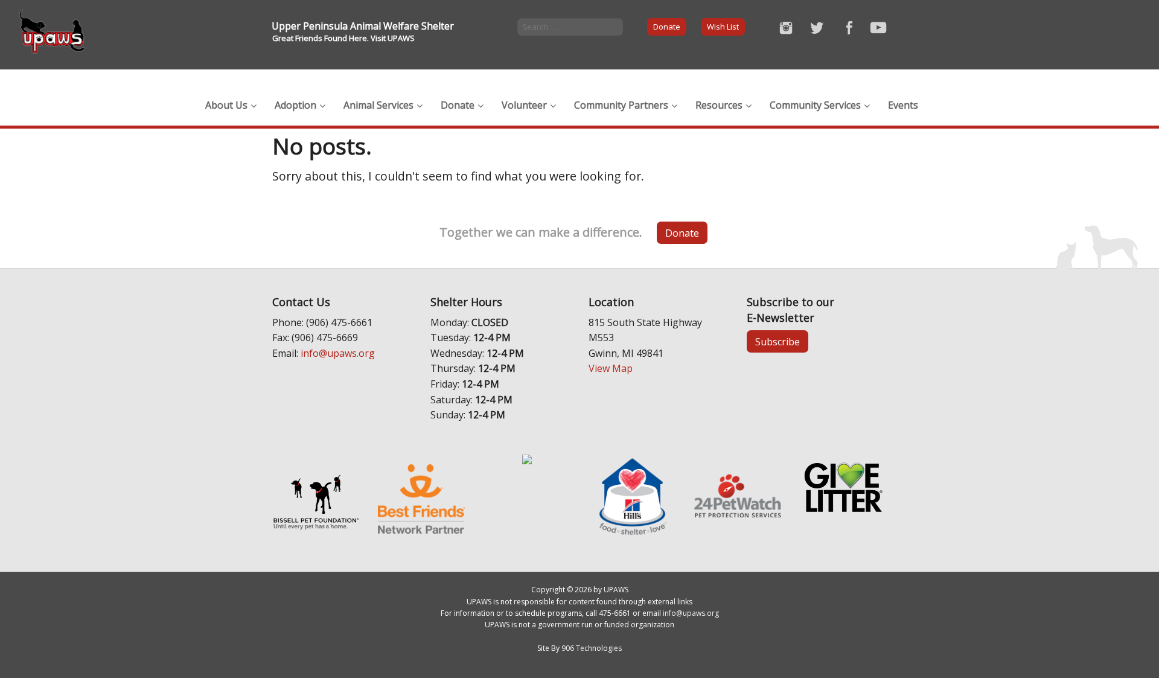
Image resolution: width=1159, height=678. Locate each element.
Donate (666, 26)
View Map (611, 368)
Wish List (723, 26)
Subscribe (777, 341)
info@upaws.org (338, 353)
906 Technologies (591, 648)
